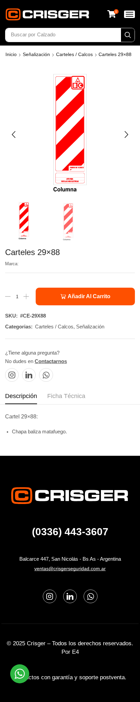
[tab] (21, 398)
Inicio (11, 54)
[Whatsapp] (46, 375)
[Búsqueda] (128, 35)
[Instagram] (12, 375)
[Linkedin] (29, 375)
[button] (113, 14)
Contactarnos (51, 361)
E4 (75, 652)
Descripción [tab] (21, 396)
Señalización (36, 54)
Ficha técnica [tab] (66, 396)
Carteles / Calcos (74, 54)
